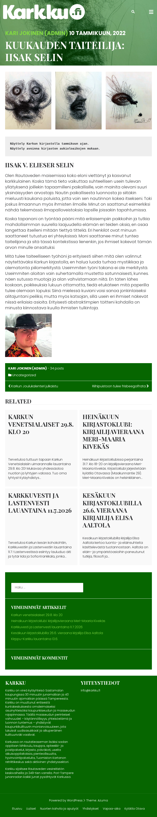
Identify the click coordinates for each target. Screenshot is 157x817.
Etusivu (17, 809)
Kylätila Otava (134, 809)
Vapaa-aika (111, 809)
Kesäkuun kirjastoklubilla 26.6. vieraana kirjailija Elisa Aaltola (112, 510)
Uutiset (31, 809)
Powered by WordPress (66, 800)
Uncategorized (24, 375)
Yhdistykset (91, 809)
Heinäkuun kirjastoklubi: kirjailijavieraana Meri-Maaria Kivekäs (113, 431)
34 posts (57, 368)
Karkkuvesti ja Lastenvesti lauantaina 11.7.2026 (40, 502)
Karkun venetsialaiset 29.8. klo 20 (41, 424)
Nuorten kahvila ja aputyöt (59, 809)
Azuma (103, 800)
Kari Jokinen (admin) (36, 33)
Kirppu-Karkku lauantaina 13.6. (34, 639)
